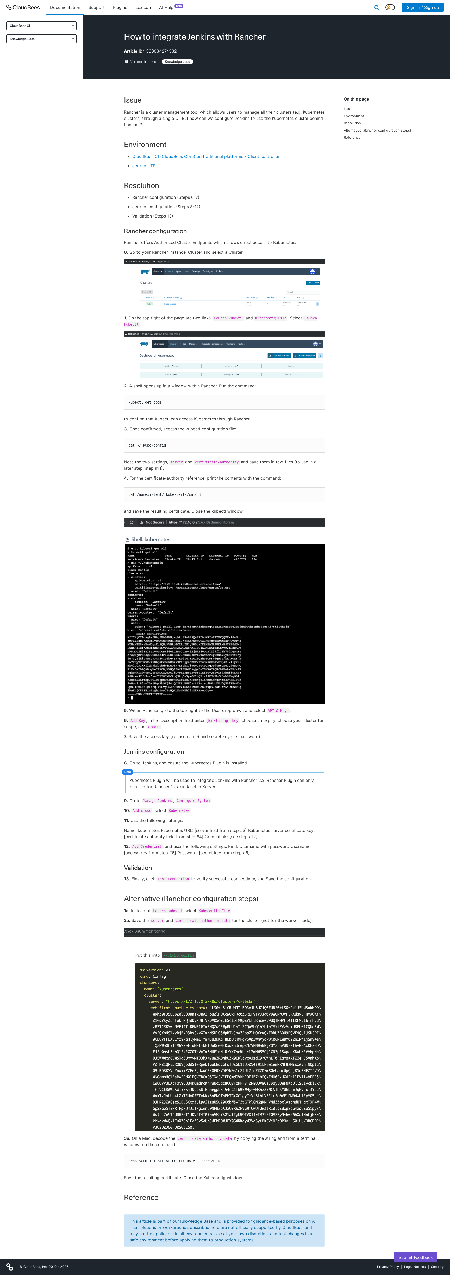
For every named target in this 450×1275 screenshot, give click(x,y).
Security (437, 1267)
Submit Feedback (416, 1257)
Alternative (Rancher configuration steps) (377, 130)
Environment (354, 116)
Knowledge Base (22, 39)
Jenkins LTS (143, 165)
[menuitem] (65, 7)
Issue (348, 109)
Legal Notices (415, 1267)
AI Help (170, 7)
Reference (352, 137)
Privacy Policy (388, 1267)
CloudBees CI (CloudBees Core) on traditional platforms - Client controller (205, 156)
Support (97, 7)
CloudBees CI (20, 26)
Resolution (352, 123)
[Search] (376, 7)
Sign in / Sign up (423, 7)
